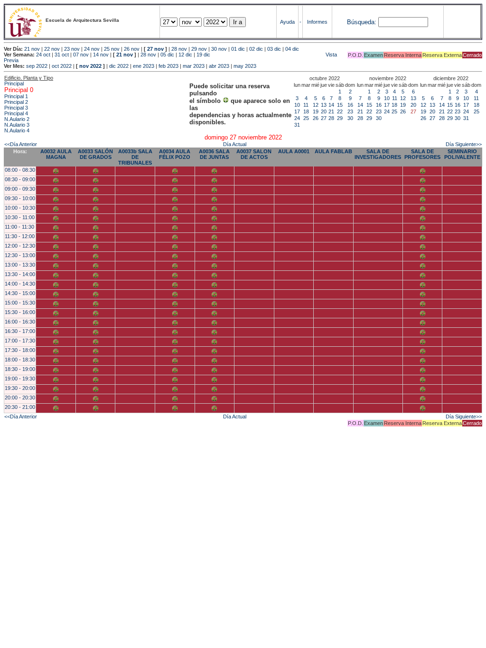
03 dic (274, 49)
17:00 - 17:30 (20, 340)
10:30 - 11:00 (20, 217)
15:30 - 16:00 (20, 312)
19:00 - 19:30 (20, 378)
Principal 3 (16, 108)
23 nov (72, 49)
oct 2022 (62, 66)
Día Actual (234, 144)
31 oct (62, 54)
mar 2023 (194, 66)
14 (331, 105)
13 (324, 105)
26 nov (132, 49)
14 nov (101, 54)
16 (350, 105)
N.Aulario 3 (16, 125)
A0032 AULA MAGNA (56, 154)
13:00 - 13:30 (20, 265)
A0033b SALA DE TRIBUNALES (135, 157)
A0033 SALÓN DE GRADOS (95, 154)
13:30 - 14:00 (20, 274)
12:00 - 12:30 (20, 246)
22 (340, 111)
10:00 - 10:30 (20, 208)
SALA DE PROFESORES (422, 154)
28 (331, 118)
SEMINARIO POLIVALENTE (462, 154)
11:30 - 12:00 (20, 236)
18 (306, 111)
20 (324, 111)
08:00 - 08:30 (20, 170)
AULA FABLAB (333, 151)
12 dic (185, 54)
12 (315, 105)
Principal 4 (16, 113)
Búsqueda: (361, 22)
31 (297, 125)
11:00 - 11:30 (19, 227)
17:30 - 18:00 (20, 350)
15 (340, 105)
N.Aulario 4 (16, 130)
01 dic (238, 49)
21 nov (32, 49)
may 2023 (245, 66)
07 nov (81, 54)
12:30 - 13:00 (20, 255)
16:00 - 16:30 (20, 321)
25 (306, 118)
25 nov (112, 49)
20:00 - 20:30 (20, 397)
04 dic (292, 49)
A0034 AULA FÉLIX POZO (174, 154)
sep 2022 (36, 66)
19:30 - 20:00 (20, 388)
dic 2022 (119, 66)
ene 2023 (143, 66)
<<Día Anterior (20, 144)
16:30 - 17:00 (20, 331)
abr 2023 (219, 66)
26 (315, 118)
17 (297, 111)
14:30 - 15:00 (20, 293)
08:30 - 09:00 (20, 179)
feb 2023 (168, 66)
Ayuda (287, 22)
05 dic (167, 54)
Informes (317, 22)
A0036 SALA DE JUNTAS (214, 154)
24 (297, 118)
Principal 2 (16, 102)
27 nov (155, 49)
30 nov (219, 49)
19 (315, 111)
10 (297, 105)
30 (350, 118)
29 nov (199, 49)
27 (324, 118)
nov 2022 (90, 66)
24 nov (92, 49)
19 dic (203, 54)
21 (331, 111)
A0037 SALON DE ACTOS (253, 154)
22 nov (52, 49)
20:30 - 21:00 (20, 407)
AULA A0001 (293, 151)
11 (305, 105)
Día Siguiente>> (464, 144)
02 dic (256, 49)
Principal (14, 83)
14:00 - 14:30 (20, 284)
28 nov (179, 49)
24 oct (43, 54)
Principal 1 (16, 96)
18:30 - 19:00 (20, 369)
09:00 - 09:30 (20, 189)
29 (340, 118)
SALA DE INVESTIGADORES (378, 154)
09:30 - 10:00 (20, 198)
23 (350, 111)
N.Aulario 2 (16, 119)
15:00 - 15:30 (20, 302)
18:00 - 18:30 (20, 359)
